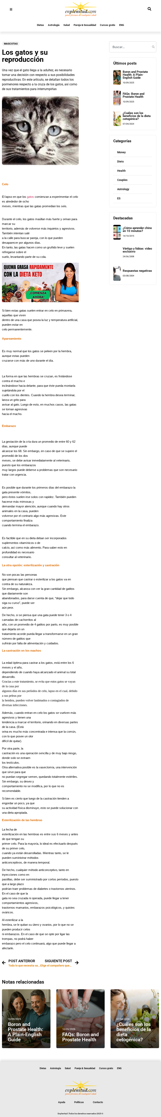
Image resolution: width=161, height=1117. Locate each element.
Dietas (40, 25)
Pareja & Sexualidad (85, 25)
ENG (121, 25)
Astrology (123, 189)
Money (121, 152)
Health (121, 170)
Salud (66, 25)
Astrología (53, 25)
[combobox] (132, 46)
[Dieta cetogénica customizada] (40, 301)
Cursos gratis (107, 25)
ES (119, 198)
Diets (120, 161)
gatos (30, 196)
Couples (122, 179)
